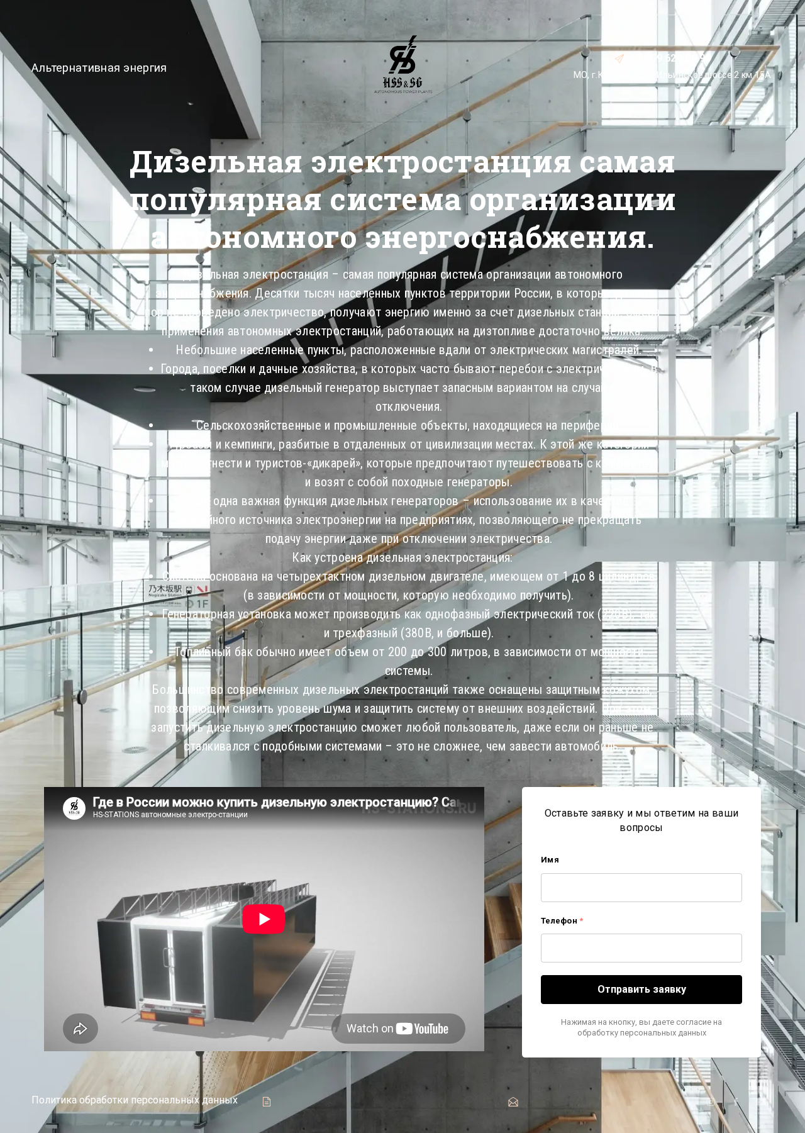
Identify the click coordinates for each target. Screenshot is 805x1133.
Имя (550, 859)
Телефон (562, 920)
